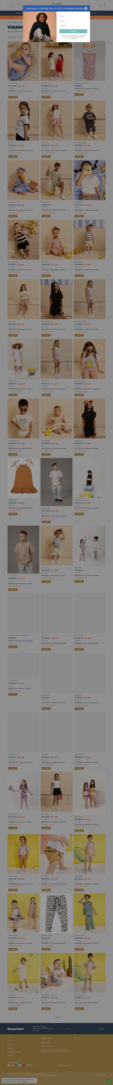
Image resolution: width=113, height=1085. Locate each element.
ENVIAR (73, 31)
